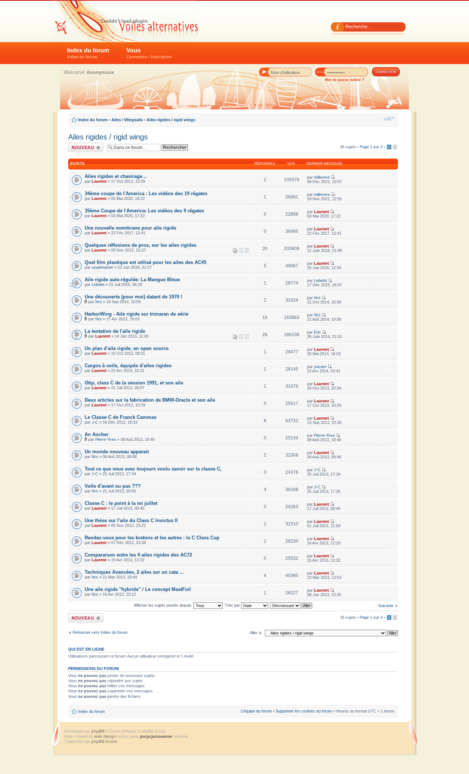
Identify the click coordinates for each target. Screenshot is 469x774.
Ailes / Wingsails (127, 120)
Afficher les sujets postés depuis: (163, 605)
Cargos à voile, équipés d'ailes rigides (128, 365)
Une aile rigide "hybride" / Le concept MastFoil (138, 589)
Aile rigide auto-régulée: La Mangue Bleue (132, 279)
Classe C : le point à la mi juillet (121, 503)
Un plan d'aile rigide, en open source (127, 348)
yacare (320, 366)
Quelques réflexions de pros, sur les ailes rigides (140, 245)
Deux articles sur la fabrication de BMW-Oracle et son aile (150, 400)
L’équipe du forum (256, 711)
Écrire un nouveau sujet (84, 147)
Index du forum (88, 53)
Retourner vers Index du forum (100, 632)
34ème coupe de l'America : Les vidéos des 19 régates (146, 193)
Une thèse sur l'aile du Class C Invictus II (131, 520)
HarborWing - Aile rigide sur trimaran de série (136, 314)
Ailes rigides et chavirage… (116, 176)
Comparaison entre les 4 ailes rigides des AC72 (138, 555)
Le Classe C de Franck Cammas (120, 417)
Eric (317, 332)
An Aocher (96, 434)
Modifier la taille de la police (389, 118)
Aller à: (256, 632)
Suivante (386, 605)
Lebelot (98, 284)
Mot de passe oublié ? (344, 80)
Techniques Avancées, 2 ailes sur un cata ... (134, 572)
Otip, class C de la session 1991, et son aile (134, 383)
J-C (95, 422)
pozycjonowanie (156, 736)
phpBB (97, 731)
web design (105, 736)
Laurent (99, 181)
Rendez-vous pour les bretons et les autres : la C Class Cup (152, 537)
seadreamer (102, 267)
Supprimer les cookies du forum (304, 711)
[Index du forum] (124, 21)
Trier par (233, 605)
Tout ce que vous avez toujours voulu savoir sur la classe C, (153, 469)
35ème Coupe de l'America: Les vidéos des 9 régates (144, 210)
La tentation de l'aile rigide (115, 331)
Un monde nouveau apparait (117, 451)
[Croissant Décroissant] (291, 605)
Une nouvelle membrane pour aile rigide (130, 228)
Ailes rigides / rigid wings (171, 120)
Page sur (371, 147)
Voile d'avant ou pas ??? (113, 486)
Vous (149, 53)
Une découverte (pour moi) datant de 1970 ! (133, 296)
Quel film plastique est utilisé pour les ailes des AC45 (145, 262)
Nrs (98, 301)
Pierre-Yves (105, 439)
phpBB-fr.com (104, 741)
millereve (322, 177)
